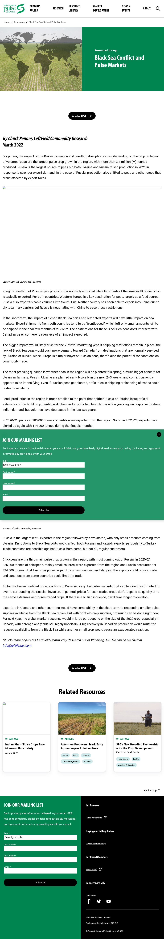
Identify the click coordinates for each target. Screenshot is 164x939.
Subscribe (40, 882)
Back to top (150, 790)
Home (7, 22)
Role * (7, 833)
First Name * (10, 844)
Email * (7, 867)
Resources (19, 22)
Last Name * (10, 855)
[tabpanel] (26, 737)
